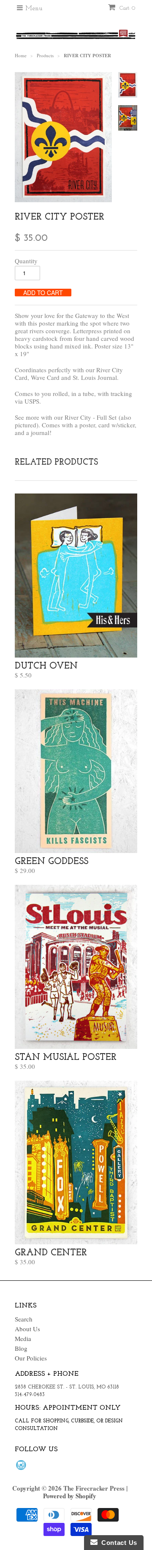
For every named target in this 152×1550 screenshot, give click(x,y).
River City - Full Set (91, 417)
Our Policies (31, 1358)
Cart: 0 (126, 8)
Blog (21, 1348)
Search (24, 1319)
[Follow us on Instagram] (22, 1467)
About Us (27, 1328)
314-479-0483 (30, 1394)
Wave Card (46, 377)
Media (23, 1338)
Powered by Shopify (69, 1495)
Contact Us (117, 1542)
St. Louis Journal (95, 377)
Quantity (26, 261)
